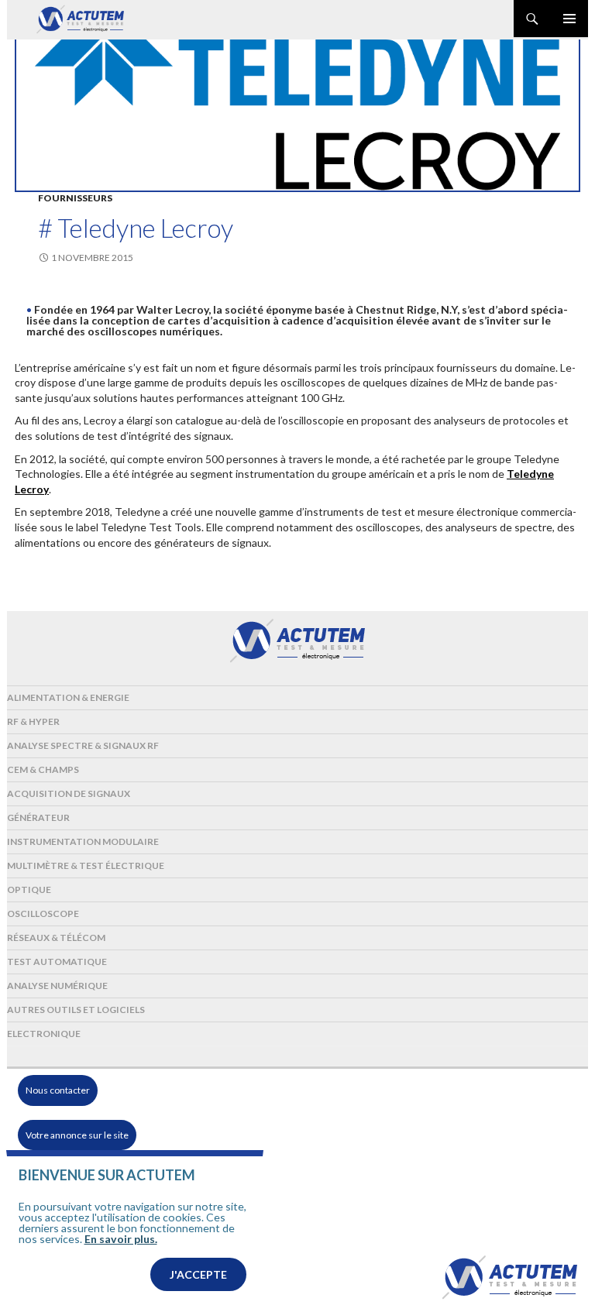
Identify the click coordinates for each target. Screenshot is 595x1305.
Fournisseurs (75, 198)
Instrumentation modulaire (83, 841)
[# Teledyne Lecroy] (297, 114)
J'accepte (198, 1274)
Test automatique (57, 961)
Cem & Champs (43, 769)
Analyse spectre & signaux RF (83, 745)
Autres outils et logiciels (76, 1009)
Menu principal (569, 18)
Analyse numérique (57, 985)
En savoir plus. (120, 1238)
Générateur (38, 817)
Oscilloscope (43, 913)
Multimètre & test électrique (85, 865)
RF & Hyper (33, 721)
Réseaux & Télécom (56, 937)
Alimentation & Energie (68, 697)
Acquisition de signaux (68, 793)
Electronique (44, 1033)
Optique (29, 889)
